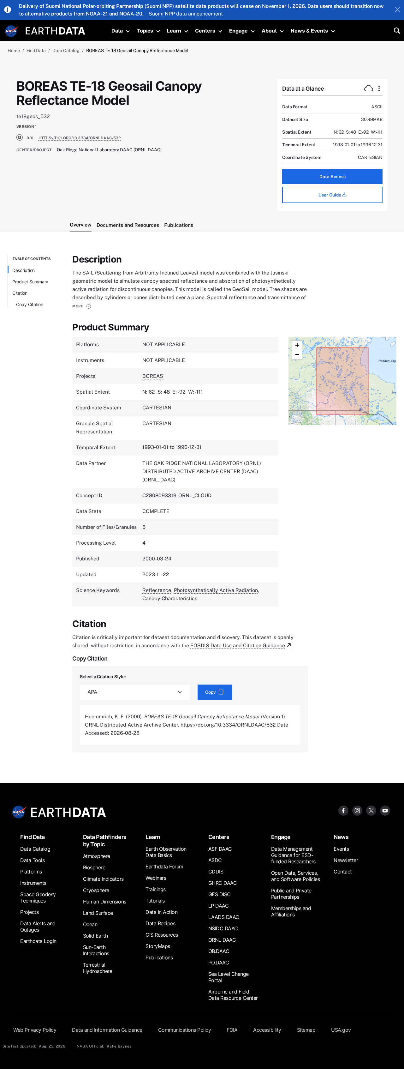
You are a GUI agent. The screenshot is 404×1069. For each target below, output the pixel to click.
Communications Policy (184, 1030)
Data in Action (161, 912)
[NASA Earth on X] (371, 810)
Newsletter (346, 860)
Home (14, 50)
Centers (205, 30)
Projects (29, 912)
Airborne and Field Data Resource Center (233, 994)
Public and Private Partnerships (291, 893)
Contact (343, 871)
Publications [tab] (178, 225)
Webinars (156, 878)
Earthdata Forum (164, 866)
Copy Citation (29, 304)
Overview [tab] (81, 225)
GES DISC (219, 894)
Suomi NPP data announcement (186, 14)
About (269, 30)
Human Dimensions (104, 901)
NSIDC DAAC (223, 928)
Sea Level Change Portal (228, 977)
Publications (159, 957)
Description (23, 270)
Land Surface (98, 913)
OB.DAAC (218, 951)
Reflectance (156, 590)
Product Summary (30, 281)
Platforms (31, 871)
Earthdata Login (38, 941)
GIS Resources (162, 935)
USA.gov (341, 1030)
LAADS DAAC (223, 917)
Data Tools (32, 860)
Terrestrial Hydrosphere (97, 968)
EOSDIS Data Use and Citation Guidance (237, 646)
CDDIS (215, 871)
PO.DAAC (218, 962)
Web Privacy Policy (34, 1030)
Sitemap (306, 1030)
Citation (19, 293)
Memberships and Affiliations (291, 911)
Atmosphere (96, 856)
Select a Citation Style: (103, 676)
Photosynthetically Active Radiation (216, 590)
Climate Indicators (103, 879)
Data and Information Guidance (107, 1030)
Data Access (332, 176)
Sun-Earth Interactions (96, 950)
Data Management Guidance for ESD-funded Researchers (293, 855)
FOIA (232, 1030)
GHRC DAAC (222, 883)
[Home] (55, 30)
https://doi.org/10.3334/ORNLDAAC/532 (80, 138)
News (341, 837)
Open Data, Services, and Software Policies (295, 876)
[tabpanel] (202, 503)
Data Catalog (66, 50)
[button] (81, 306)
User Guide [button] (330, 194)
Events (341, 849)
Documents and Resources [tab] (128, 225)
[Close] (397, 10)
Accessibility (267, 1030)
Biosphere (94, 867)
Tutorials (155, 900)
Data (117, 30)
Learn (174, 30)
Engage (238, 30)
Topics (145, 30)
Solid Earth (95, 936)
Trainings (156, 889)
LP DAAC (218, 906)
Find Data (36, 50)
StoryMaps (158, 946)
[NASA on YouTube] (385, 810)
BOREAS (152, 376)
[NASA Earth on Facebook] (343, 810)
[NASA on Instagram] (357, 810)
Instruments (33, 883)
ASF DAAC (220, 849)
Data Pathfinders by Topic (105, 841)
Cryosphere (96, 890)
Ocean (90, 924)
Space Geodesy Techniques (38, 897)
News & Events (309, 30)
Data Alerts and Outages (38, 926)
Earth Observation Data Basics (166, 852)
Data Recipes (160, 923)
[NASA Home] (12, 31)
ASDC (215, 860)
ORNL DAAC (222, 940)
